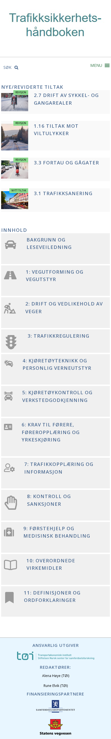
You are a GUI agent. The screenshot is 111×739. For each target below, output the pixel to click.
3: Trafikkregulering (58, 336)
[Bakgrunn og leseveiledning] (10, 247)
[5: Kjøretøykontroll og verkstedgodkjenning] (8, 399)
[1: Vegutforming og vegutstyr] (10, 277)
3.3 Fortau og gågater (66, 162)
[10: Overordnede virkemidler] (10, 568)
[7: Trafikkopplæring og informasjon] (9, 470)
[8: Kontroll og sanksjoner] (11, 508)
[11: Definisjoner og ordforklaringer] (9, 600)
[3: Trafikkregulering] (11, 347)
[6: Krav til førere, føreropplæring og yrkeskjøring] (8, 428)
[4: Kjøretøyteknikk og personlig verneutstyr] (8, 365)
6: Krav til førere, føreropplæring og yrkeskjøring (51, 432)
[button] (96, 65)
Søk (8, 67)
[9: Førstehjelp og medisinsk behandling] (9, 535)
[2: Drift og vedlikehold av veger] (10, 312)
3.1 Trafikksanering (63, 193)
